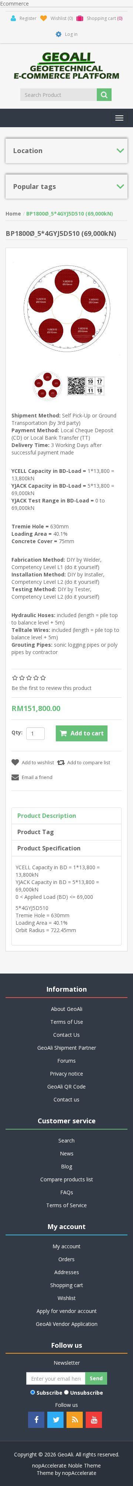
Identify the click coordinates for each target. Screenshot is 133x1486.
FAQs (66, 1192)
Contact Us (66, 1034)
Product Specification (49, 848)
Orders (66, 1259)
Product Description (46, 816)
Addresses (66, 1272)
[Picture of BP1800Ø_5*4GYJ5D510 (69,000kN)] (48, 385)
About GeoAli (66, 1008)
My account (66, 1246)
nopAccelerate (79, 1472)
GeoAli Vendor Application (67, 1323)
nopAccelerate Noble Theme (66, 1465)
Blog (66, 1166)
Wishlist (67, 1297)
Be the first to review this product (51, 687)
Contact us (66, 1099)
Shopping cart (66, 1285)
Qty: (17, 732)
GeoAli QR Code (66, 1086)
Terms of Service (66, 1205)
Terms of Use (66, 1021)
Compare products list (66, 1179)
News (67, 1153)
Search (66, 1140)
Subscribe (49, 1392)
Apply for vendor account (67, 1310)
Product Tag (35, 832)
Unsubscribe (86, 1392)
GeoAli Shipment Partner (66, 1047)
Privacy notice (66, 1073)
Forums (66, 1060)
